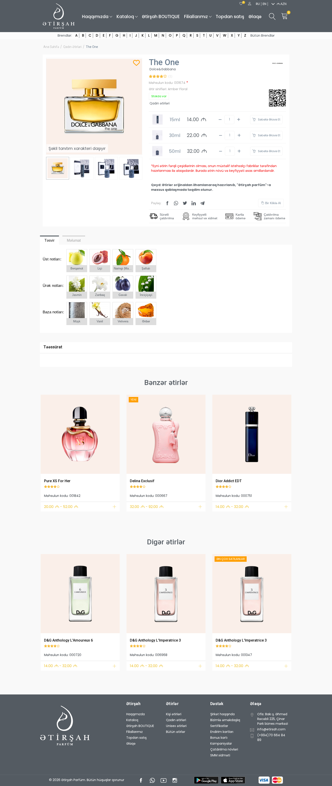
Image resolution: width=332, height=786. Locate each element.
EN (264, 4)
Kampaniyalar (221, 743)
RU (258, 4)
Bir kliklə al (272, 203)
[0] (241, 4)
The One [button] (92, 47)
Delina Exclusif (142, 481)
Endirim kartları (221, 731)
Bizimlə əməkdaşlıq (225, 720)
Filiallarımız (196, 17)
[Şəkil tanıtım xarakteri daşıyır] (80, 434)
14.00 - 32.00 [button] (232, 506)
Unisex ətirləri (176, 726)
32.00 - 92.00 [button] (147, 506)
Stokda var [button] (158, 96)
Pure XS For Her (57, 481)
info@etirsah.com (271, 729)
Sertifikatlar (219, 726)
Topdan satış (230, 17)
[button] (47, 433)
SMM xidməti (220, 755)
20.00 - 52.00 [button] (61, 506)
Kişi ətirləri (173, 714)
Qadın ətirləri (72, 47)
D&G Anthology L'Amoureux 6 (68, 640)
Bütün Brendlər (262, 35)
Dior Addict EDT (229, 481)
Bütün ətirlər (175, 731)
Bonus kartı (218, 737)
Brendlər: (65, 35)
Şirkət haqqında (222, 714)
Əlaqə (255, 17)
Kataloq (125, 17)
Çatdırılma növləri (224, 749)
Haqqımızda (95, 17)
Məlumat (74, 240)
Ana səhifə (51, 47)
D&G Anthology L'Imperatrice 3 (155, 640)
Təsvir (49, 240)
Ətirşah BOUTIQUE (161, 17)
